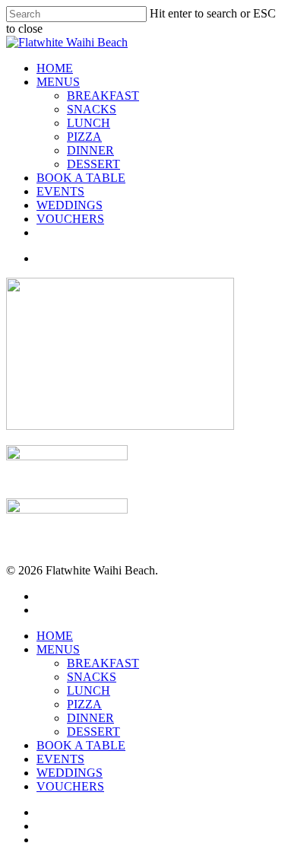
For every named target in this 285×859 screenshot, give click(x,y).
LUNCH (88, 122)
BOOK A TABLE (80, 177)
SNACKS (91, 109)
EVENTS (60, 191)
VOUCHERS (70, 218)
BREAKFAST (103, 95)
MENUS (58, 81)
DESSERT (93, 163)
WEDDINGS (69, 205)
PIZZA (84, 136)
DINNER (90, 150)
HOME (54, 68)
